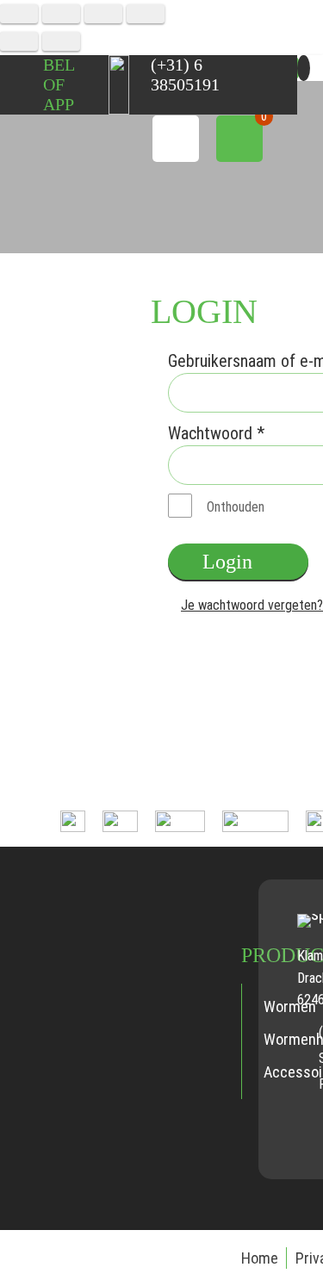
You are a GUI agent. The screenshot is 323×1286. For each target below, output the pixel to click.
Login (227, 561)
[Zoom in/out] (146, 13)
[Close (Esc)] (19, 13)
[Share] (61, 13)
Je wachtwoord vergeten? (252, 605)
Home (259, 1258)
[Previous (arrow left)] (19, 41)
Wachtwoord (216, 433)
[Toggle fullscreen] (103, 13)
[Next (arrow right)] (61, 41)
